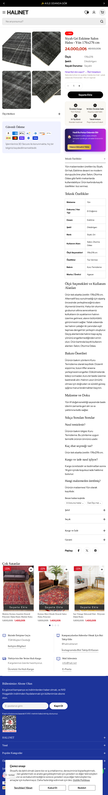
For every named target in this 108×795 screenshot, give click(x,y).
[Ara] (102, 21)
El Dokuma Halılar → (75, 503)
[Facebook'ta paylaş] (78, 550)
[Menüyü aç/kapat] (4, 12)
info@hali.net (69, 663)
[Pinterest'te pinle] (95, 550)
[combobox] (54, 21)
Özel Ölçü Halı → (94, 503)
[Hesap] (94, 12)
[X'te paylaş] (87, 550)
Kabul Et (52, 787)
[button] (4, 3)
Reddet (82, 787)
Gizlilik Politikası (81, 780)
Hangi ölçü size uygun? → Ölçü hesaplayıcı (83, 72)
